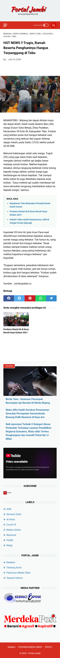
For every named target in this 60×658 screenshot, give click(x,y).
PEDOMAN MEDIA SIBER (30, 647)
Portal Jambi (34, 653)
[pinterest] (30, 298)
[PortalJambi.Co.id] (30, 10)
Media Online (13, 529)
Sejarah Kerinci (14, 577)
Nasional (11, 535)
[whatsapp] (40, 298)
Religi (9, 545)
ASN (8, 509)
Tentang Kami (14, 567)
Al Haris (10, 519)
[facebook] (8, 298)
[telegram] (51, 298)
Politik (9, 540)
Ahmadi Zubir (13, 514)
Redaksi (10, 562)
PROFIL (48, 647)
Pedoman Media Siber (18, 572)
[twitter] (19, 298)
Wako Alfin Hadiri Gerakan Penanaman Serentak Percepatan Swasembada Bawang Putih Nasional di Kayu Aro (27, 413)
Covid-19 (11, 524)
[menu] (7, 25)
